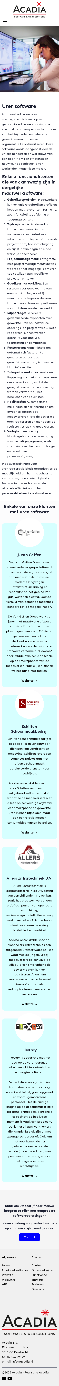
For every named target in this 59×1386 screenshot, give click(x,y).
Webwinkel (9, 1280)
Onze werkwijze (41, 1270)
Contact (37, 1265)
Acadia (44, 1372)
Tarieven (37, 1284)
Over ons (37, 1289)
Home (6, 1265)
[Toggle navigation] (5, 21)
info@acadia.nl (22, 1361)
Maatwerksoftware (15, 1270)
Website (27, 681)
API (4, 1284)
